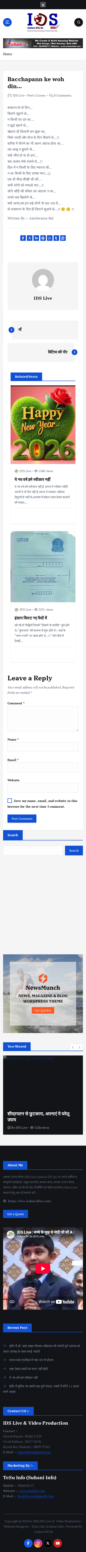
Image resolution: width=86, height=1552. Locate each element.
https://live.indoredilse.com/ (29, 1201)
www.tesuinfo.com (32, 1491)
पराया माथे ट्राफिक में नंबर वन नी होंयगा (31, 1360)
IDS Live (18, 95)
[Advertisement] (43, 905)
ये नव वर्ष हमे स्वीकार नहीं (23, 1377)
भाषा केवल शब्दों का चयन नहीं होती (28, 1369)
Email (13, 760)
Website (13, 780)
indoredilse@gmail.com (34, 1452)
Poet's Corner (36, 95)
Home (7, 54)
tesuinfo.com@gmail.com (35, 1496)
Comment (15, 703)
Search (12, 835)
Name (13, 739)
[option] (43, 1095)
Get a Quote (15, 1214)
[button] (73, 1047)
